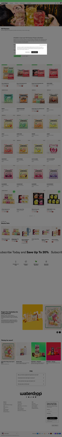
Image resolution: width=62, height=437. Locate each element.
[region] (31, 49)
